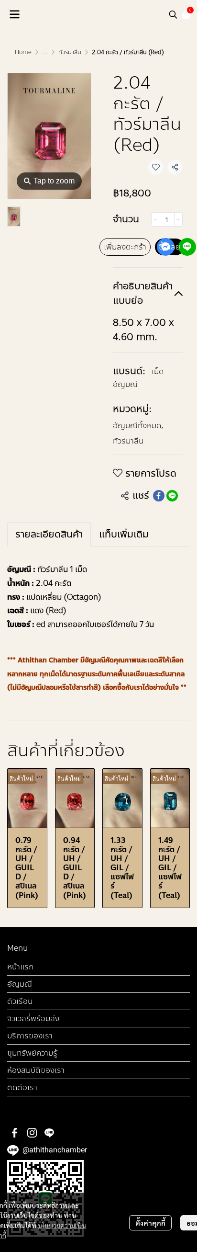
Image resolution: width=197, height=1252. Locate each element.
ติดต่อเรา (22, 1087)
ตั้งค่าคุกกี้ (150, 1222)
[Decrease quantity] (155, 219)
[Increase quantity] (178, 219)
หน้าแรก (20, 967)
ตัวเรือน (20, 1001)
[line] (49, 1132)
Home (23, 52)
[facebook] (14, 1132)
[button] (173, 14)
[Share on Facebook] (158, 495)
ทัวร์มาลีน (69, 52)
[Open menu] (14, 14)
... (45, 52)
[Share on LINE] (172, 495)
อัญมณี (19, 984)
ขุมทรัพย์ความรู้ (32, 1053)
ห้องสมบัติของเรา (36, 1070)
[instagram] (32, 1132)
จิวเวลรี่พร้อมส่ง (33, 1018)
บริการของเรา (30, 1036)
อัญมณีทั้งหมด (138, 426)
